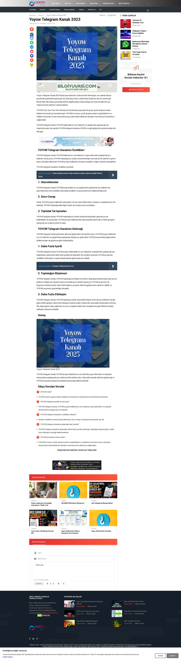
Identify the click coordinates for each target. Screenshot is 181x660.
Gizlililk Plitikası (54, 9)
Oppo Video (94, 3)
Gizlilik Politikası (8, 657)
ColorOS (42, 9)
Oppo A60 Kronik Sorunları (101, 531)
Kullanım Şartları (69, 9)
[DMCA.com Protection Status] (43, 615)
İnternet (41, 15)
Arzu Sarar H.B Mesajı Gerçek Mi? (42, 532)
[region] (90, 654)
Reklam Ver (92, 9)
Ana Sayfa (32, 9)
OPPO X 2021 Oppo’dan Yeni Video (88, 611)
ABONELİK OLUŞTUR (136, 89)
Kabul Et (172, 656)
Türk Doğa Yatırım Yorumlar (139, 53)
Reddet (160, 656)
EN (100, 9)
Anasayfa (32, 15)
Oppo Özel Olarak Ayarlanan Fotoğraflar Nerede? (90, 603)
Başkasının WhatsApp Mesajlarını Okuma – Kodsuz (140, 43)
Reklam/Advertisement (50, 613)
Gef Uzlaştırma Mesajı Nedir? (102, 503)
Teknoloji (67, 3)
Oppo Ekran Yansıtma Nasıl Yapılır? (135, 611)
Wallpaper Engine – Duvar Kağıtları (139, 32)
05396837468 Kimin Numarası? (73, 503)
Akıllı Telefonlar (124, 3)
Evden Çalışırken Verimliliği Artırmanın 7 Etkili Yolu (41, 504)
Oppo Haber (55, 3)
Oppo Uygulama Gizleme (132, 621)
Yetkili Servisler (108, 3)
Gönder (39, 583)
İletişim (81, 9)
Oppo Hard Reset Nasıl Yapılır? (134, 601)
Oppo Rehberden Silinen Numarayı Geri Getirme (70, 532)
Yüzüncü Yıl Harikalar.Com (138, 21)
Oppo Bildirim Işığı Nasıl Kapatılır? (87, 621)
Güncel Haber (80, 3)
